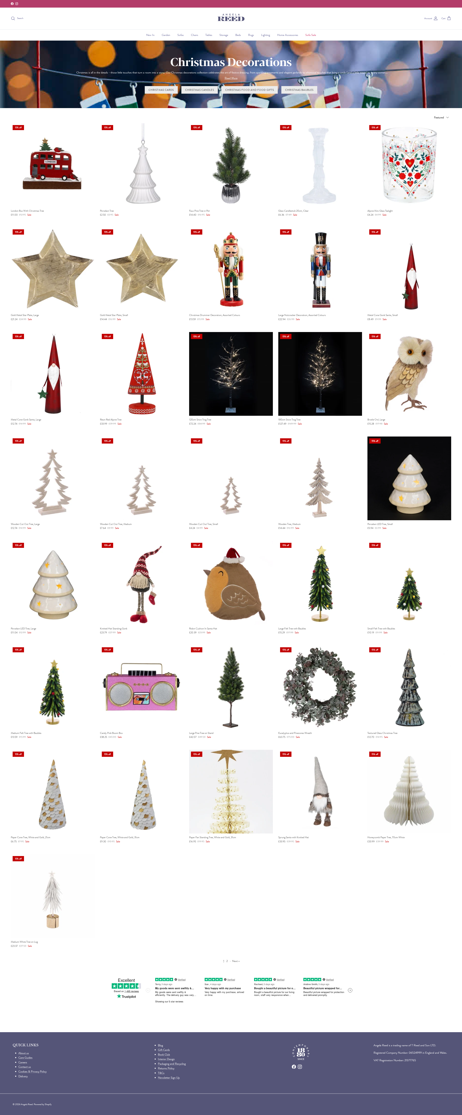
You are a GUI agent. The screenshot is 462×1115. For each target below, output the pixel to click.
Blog (160, 1045)
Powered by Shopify (43, 1104)
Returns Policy (166, 1068)
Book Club (164, 1054)
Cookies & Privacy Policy (32, 1071)
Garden (166, 35)
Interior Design (166, 1059)
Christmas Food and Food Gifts (249, 90)
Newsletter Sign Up (169, 1077)
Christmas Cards (161, 90)
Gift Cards (164, 1050)
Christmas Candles (199, 90)
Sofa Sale (310, 35)
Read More (231, 78)
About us (23, 1053)
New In (150, 35)
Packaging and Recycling (172, 1064)
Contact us (24, 1067)
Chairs (194, 35)
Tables (208, 35)
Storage (223, 35)
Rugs (251, 35)
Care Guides (25, 1057)
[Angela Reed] (231, 18)
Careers (22, 1062)
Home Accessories (287, 35)
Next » (236, 961)
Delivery (23, 1076)
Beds (238, 35)
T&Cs (161, 1073)
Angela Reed (27, 1104)
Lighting (265, 35)
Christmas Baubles (299, 90)
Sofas (180, 35)
